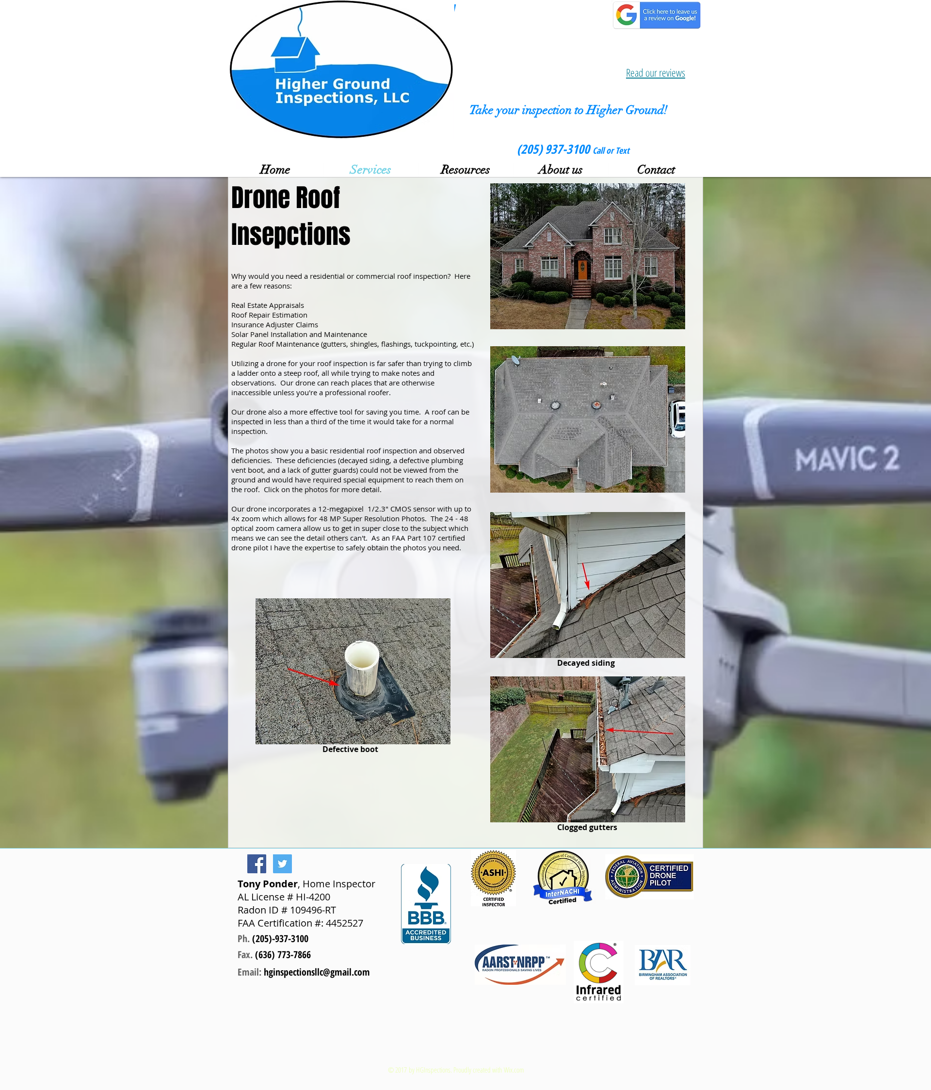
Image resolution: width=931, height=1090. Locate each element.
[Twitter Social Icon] (282, 863)
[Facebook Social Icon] (256, 863)
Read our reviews (655, 72)
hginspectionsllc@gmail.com (317, 971)
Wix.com (514, 1069)
